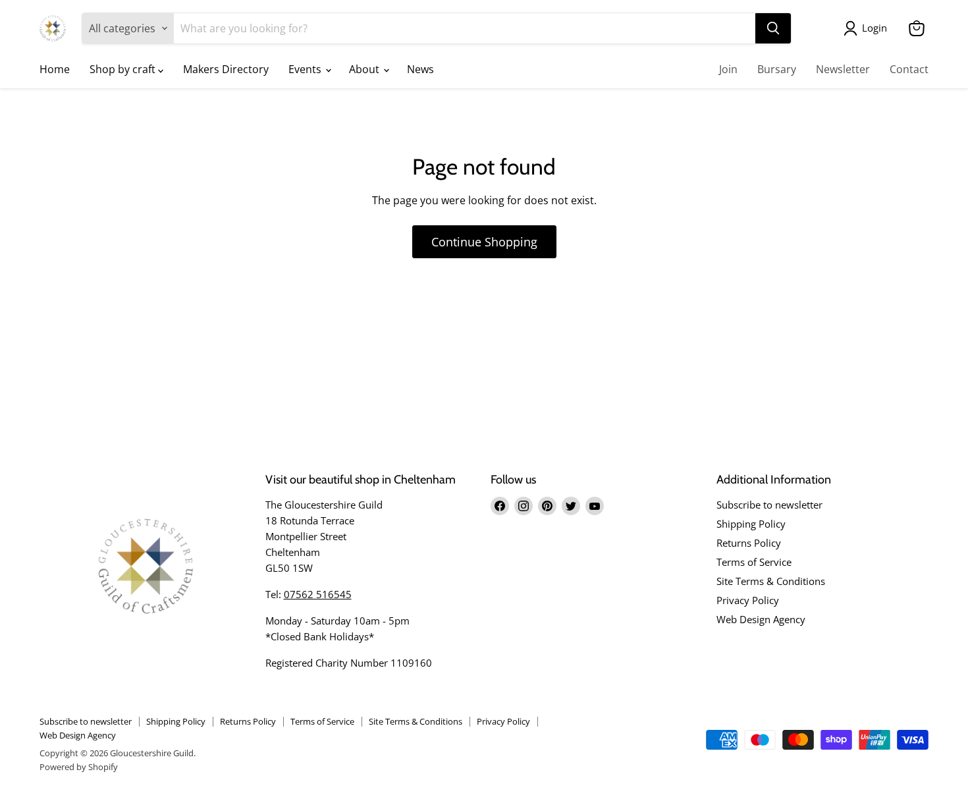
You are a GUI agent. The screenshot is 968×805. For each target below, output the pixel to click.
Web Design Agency (760, 619)
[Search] (773, 28)
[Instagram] (523, 506)
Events (306, 69)
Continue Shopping (484, 242)
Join (728, 69)
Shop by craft (124, 69)
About (365, 69)
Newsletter (843, 69)
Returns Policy (748, 542)
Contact (909, 69)
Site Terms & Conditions (770, 581)
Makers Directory (226, 69)
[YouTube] (594, 506)
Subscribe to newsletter (769, 504)
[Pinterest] (547, 506)
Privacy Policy (747, 600)
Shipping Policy (751, 523)
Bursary (776, 69)
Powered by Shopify (79, 767)
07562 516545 (318, 594)
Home (55, 69)
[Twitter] (571, 506)
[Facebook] (500, 506)
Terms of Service (754, 562)
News (420, 69)
